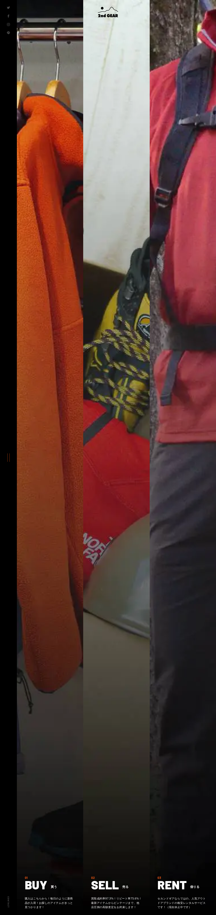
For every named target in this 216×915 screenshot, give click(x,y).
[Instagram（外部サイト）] (8, 24)
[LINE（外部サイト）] (8, 33)
